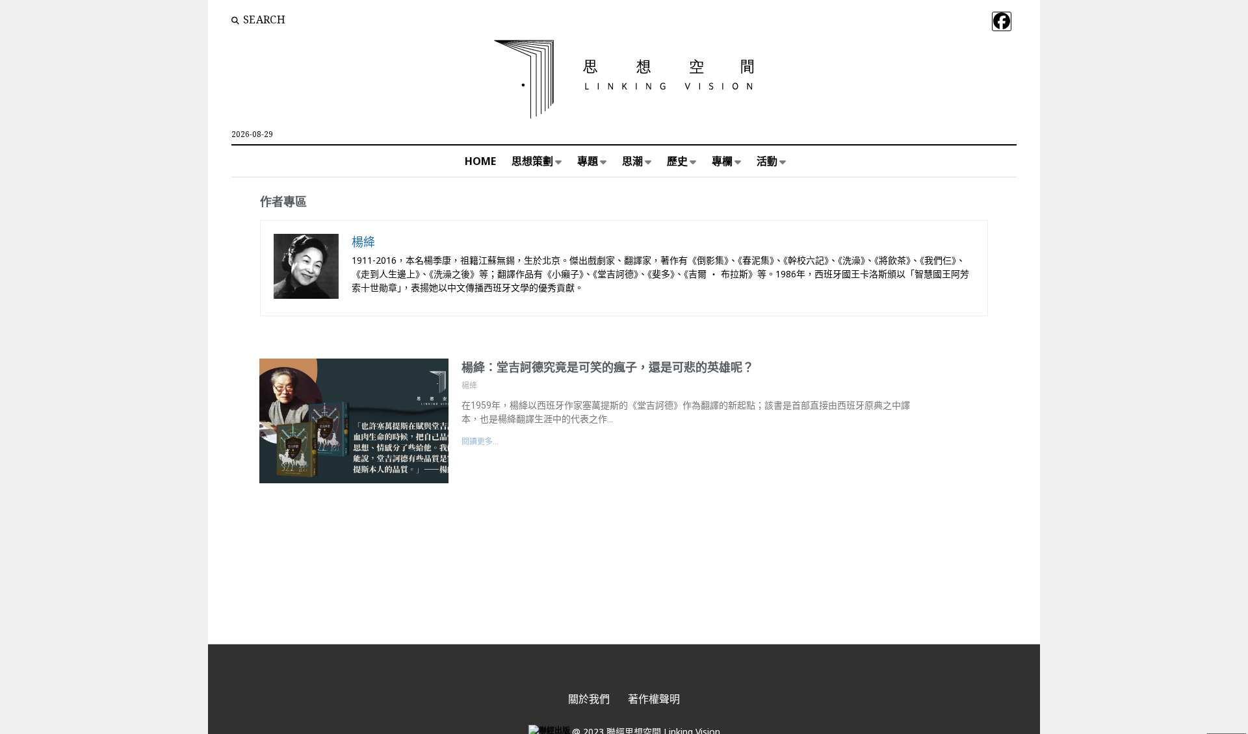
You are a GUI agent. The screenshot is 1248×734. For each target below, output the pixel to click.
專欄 (722, 161)
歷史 (677, 161)
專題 (587, 161)
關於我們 (589, 698)
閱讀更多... (480, 441)
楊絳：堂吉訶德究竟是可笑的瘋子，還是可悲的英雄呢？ (608, 367)
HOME (480, 161)
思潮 (632, 161)
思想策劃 (532, 161)
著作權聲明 (654, 698)
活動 (767, 161)
